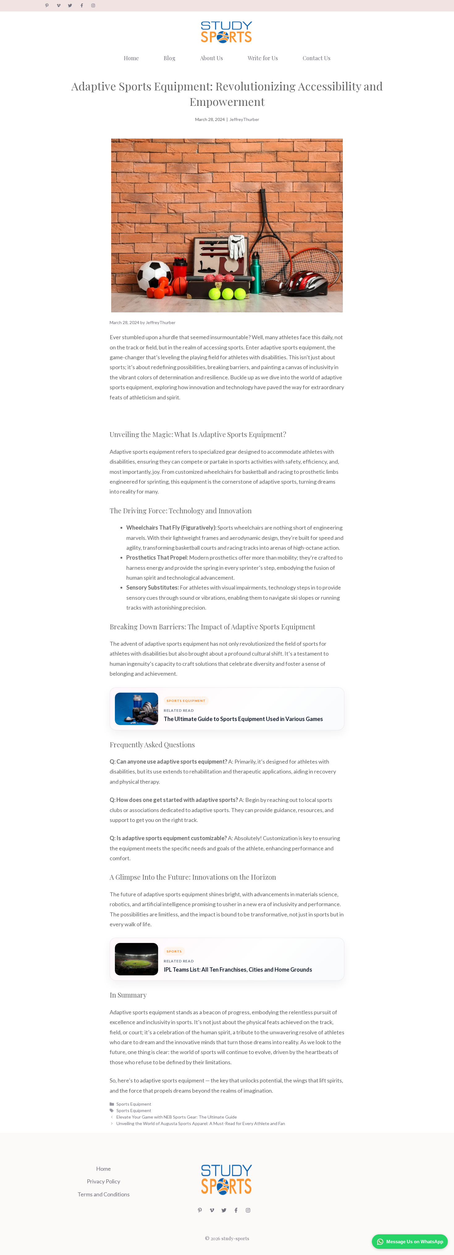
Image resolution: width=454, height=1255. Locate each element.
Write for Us (263, 58)
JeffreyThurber (244, 119)
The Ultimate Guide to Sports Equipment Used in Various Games (243, 718)
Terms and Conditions (104, 1194)
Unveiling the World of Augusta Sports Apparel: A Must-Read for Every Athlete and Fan (200, 1123)
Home (131, 58)
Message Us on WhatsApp (414, 1241)
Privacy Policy (103, 1181)
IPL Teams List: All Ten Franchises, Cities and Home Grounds (238, 969)
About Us (211, 58)
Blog (169, 58)
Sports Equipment (133, 1104)
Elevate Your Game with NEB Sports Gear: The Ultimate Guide (176, 1116)
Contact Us (316, 58)
